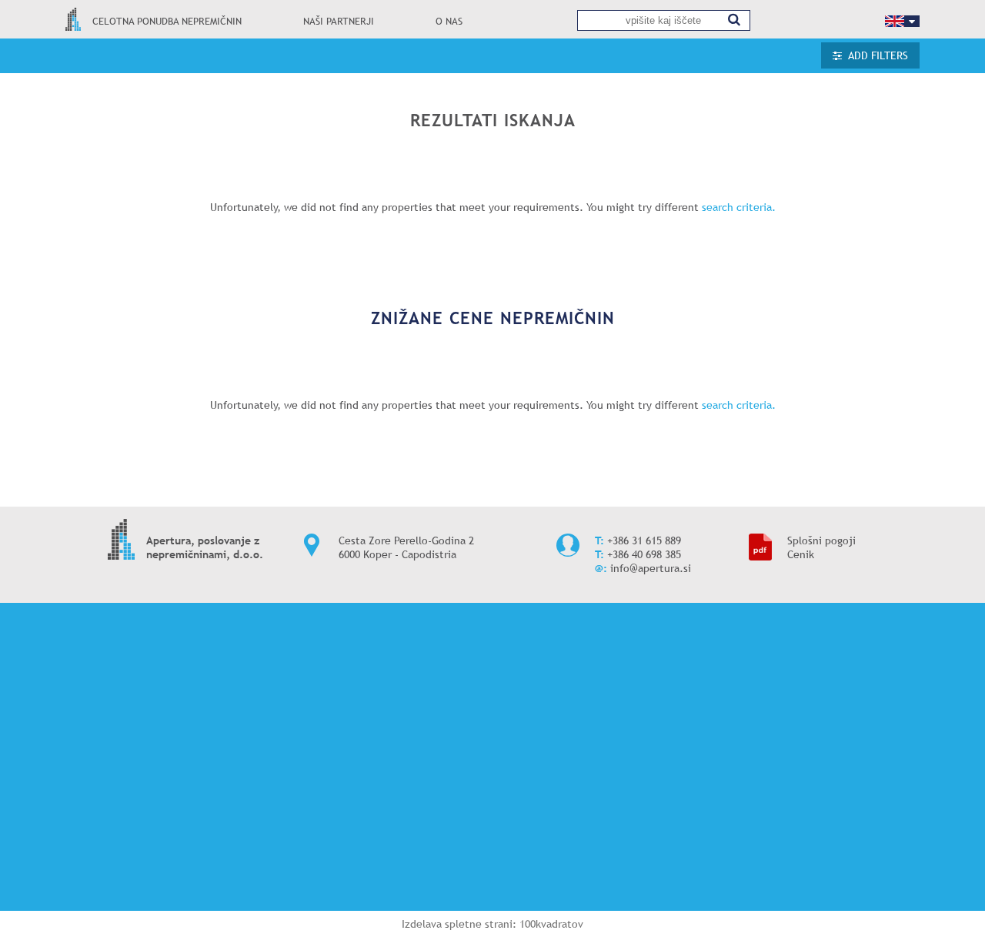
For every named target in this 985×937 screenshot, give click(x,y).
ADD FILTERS (878, 55)
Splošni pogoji (821, 540)
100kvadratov (551, 924)
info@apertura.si (650, 568)
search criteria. (739, 207)
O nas (449, 21)
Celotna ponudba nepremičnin (167, 21)
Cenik (800, 554)
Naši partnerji (338, 21)
